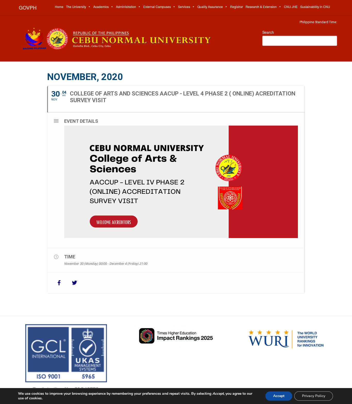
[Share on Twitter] (74, 282)
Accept (278, 395)
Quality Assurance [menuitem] (210, 6)
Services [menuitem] (184, 6)
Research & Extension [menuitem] (261, 6)
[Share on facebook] (59, 282)
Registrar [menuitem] (236, 6)
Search (268, 32)
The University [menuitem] (76, 6)
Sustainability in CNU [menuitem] (315, 6)
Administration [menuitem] (126, 6)
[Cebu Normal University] (135, 37)
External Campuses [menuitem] (157, 6)
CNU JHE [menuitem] (291, 6)
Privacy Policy (313, 395)
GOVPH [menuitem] (28, 7)
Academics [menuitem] (101, 6)
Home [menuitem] (59, 6)
